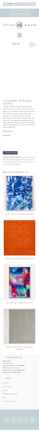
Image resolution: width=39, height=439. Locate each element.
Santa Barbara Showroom (10, 394)
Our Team (6, 383)
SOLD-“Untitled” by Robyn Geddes (19, 348)
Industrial (11, 162)
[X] (19, 14)
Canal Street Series (26, 157)
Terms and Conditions (9, 401)
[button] (19, 35)
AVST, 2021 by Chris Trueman (19, 214)
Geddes (5, 162)
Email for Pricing (11, 152)
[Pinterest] (27, 14)
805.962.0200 (10, 365)
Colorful (20, 159)
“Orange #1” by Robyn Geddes (19, 259)
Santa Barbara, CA (8, 363)
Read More (19, 208)
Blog (4, 397)
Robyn (9, 164)
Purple (5, 164)
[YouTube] (23, 14)
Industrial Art (18, 162)
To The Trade (7, 386)
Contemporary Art (28, 159)
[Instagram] (11, 14)
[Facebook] (15, 14)
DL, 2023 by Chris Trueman (19, 303)
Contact (5, 390)
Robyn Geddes (10, 159)
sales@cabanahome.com (14, 367)
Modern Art (31, 162)
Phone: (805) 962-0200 (19, 10)
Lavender (25, 162)
